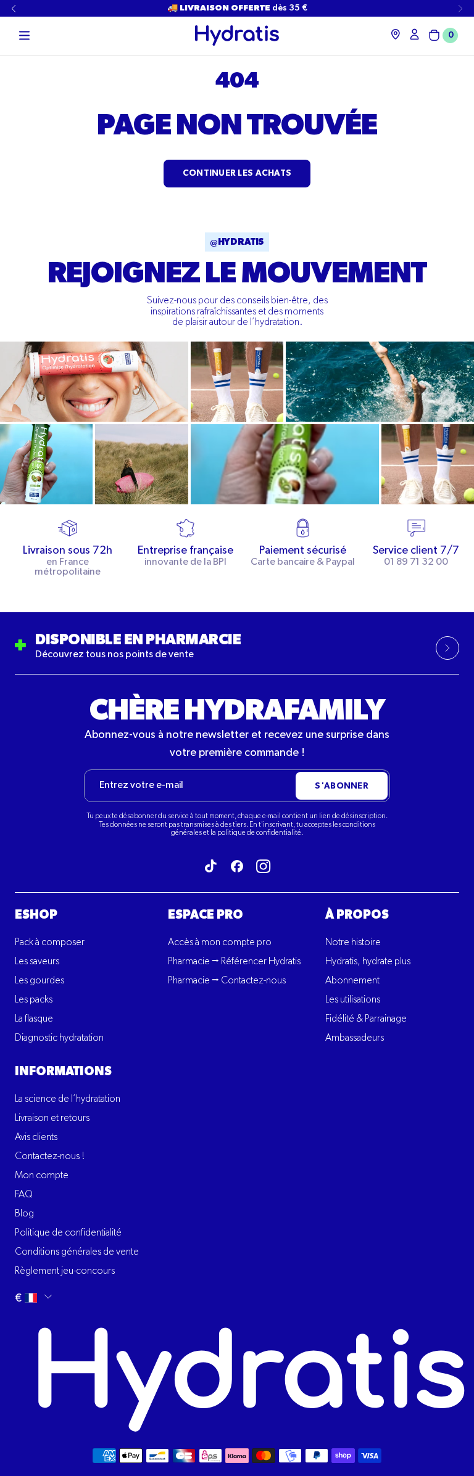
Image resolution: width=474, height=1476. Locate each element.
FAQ (24, 1195)
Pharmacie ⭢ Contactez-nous (227, 981)
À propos (357, 915)
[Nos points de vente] (395, 34)
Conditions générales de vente (77, 1252)
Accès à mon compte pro (220, 943)
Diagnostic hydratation (59, 1038)
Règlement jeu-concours (65, 1271)
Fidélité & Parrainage (366, 1019)
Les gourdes (39, 981)
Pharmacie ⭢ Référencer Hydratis (234, 962)
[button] (24, 36)
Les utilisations (352, 1000)
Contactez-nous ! (50, 1157)
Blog (24, 1214)
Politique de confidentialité (68, 1233)
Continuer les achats (237, 173)
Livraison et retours (52, 1118)
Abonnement (352, 981)
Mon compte (42, 1176)
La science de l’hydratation (67, 1099)
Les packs (33, 1000)
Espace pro (205, 915)
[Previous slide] (14, 9)
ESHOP (36, 915)
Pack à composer (50, 943)
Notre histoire (353, 943)
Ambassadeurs (354, 1038)
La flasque (34, 1019)
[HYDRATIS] (237, 35)
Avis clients (36, 1137)
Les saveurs (37, 962)
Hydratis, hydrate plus (367, 962)
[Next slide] (460, 9)
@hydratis (237, 242)
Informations (63, 1071)
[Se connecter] (414, 34)
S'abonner (341, 786)
